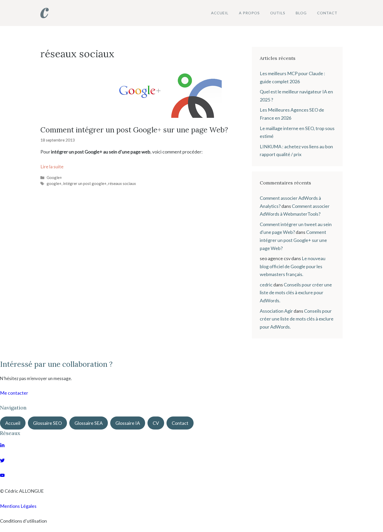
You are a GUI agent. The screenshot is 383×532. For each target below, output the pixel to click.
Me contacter (14, 393)
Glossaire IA (127, 423)
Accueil (219, 13)
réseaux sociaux (122, 183)
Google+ (54, 177)
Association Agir (276, 311)
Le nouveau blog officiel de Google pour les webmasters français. (292, 266)
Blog (301, 13)
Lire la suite (52, 166)
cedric (266, 284)
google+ (54, 183)
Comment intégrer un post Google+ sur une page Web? (134, 129)
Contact (327, 13)
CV (156, 423)
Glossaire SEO (47, 423)
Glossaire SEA (89, 423)
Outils (277, 13)
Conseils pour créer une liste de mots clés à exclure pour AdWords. (296, 292)
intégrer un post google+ (85, 183)
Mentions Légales (18, 506)
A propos (249, 13)
